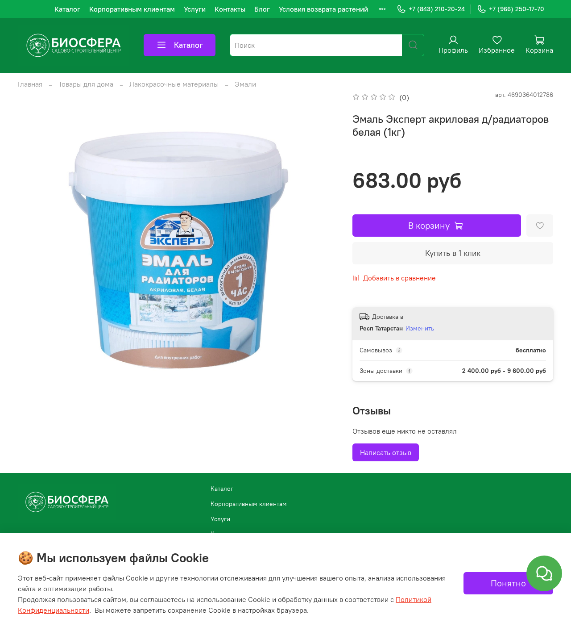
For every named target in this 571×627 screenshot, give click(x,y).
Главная (30, 83)
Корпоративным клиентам (132, 8)
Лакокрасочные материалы (174, 83)
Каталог (67, 8)
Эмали (245, 83)
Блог (262, 8)
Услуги (195, 8)
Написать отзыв (385, 452)
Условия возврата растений (323, 8)
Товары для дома (85, 83)
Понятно (508, 583)
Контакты (230, 8)
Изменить (419, 328)
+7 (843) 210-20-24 (437, 9)
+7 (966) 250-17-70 (516, 9)
